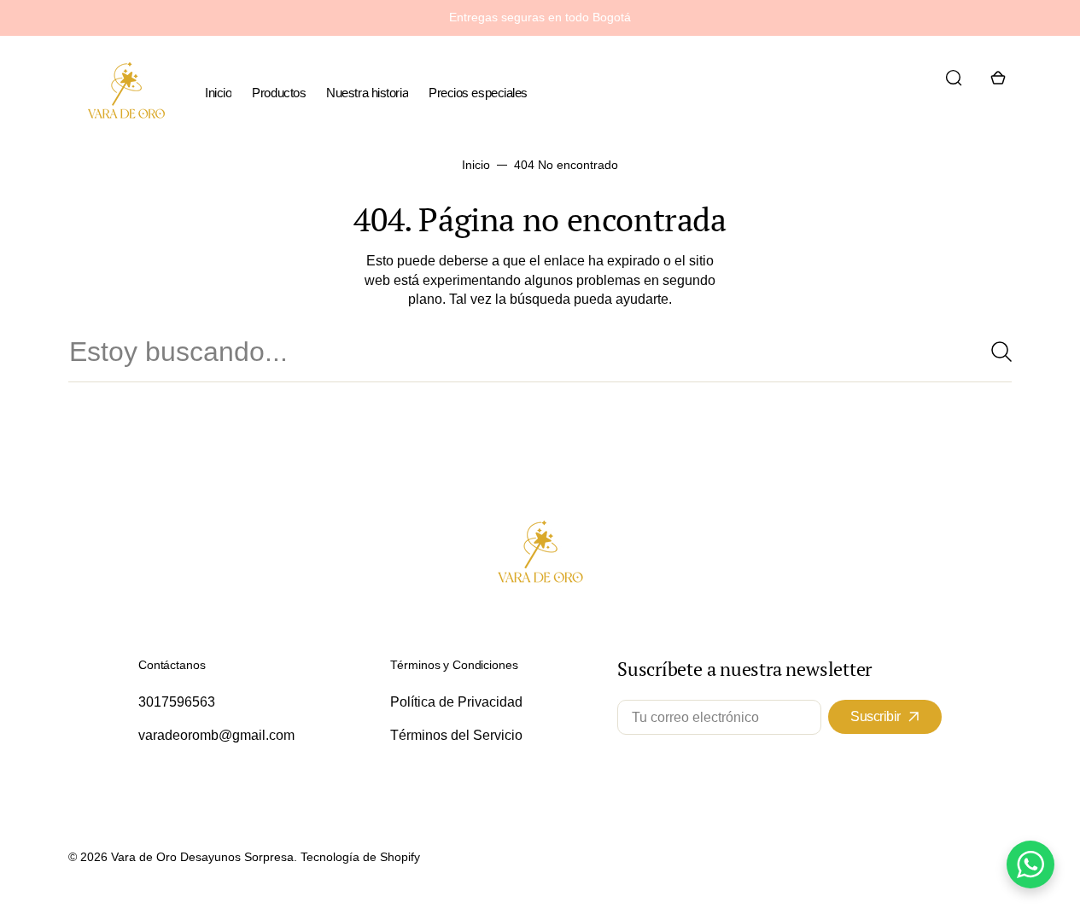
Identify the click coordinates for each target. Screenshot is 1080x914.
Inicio (476, 165)
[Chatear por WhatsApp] (1030, 864)
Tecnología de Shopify (360, 857)
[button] (953, 77)
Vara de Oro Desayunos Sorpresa (202, 857)
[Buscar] (995, 352)
